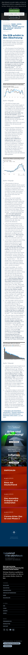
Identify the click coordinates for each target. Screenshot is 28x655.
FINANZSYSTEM (7, 590)
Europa (19, 24)
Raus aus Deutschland (10, 483)
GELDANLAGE (6, 597)
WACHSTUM (6, 587)
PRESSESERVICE (7, 621)
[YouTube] (10, 630)
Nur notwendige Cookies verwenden (14, 14)
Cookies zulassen (14, 10)
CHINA (4, 608)
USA (4, 605)
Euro (4, 28)
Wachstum (17, 28)
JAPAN (5, 613)
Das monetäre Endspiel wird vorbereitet (11, 500)
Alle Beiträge (14, 442)
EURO (4, 595)
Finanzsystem (7, 29)
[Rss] (7, 630)
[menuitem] (12, 643)
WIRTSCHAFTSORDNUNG (9, 592)
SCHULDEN (6, 585)
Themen (13, 24)
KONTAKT (5, 626)
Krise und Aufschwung (10, 26)
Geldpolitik (6, 25)
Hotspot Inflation (18, 26)
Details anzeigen (14, 17)
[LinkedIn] (13, 630)
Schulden (10, 28)
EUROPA (5, 610)
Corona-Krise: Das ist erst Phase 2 (13, 517)
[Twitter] (4, 630)
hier (4, 578)
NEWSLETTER (6, 623)
